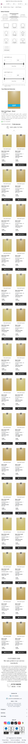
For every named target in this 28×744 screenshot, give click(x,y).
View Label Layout (7, 149)
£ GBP (8, 4)
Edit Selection (16, 124)
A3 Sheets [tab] (22, 15)
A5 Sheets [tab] (5, 15)
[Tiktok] (16, 723)
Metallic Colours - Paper (8, 7)
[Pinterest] (19, 723)
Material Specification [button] (6, 124)
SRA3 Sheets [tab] (5, 19)
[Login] (25, 4)
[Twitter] (12, 723)
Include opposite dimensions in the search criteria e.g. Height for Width (14, 85)
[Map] (22, 723)
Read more (8, 119)
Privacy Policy (5, 740)
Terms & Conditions (15, 740)
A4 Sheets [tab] (14, 15)
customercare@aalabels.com (15, 698)
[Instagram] (5, 723)
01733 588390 (15, 696)
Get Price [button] (8, 165)
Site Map (24, 740)
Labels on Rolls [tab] (14, 19)
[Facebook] (9, 723)
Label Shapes (18, 7)
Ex (20, 4)
